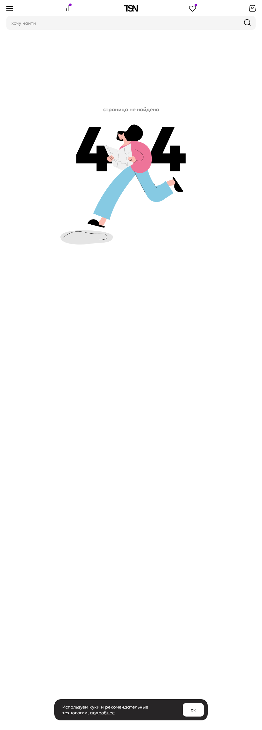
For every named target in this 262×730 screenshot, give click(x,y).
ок (193, 710)
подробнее (102, 713)
